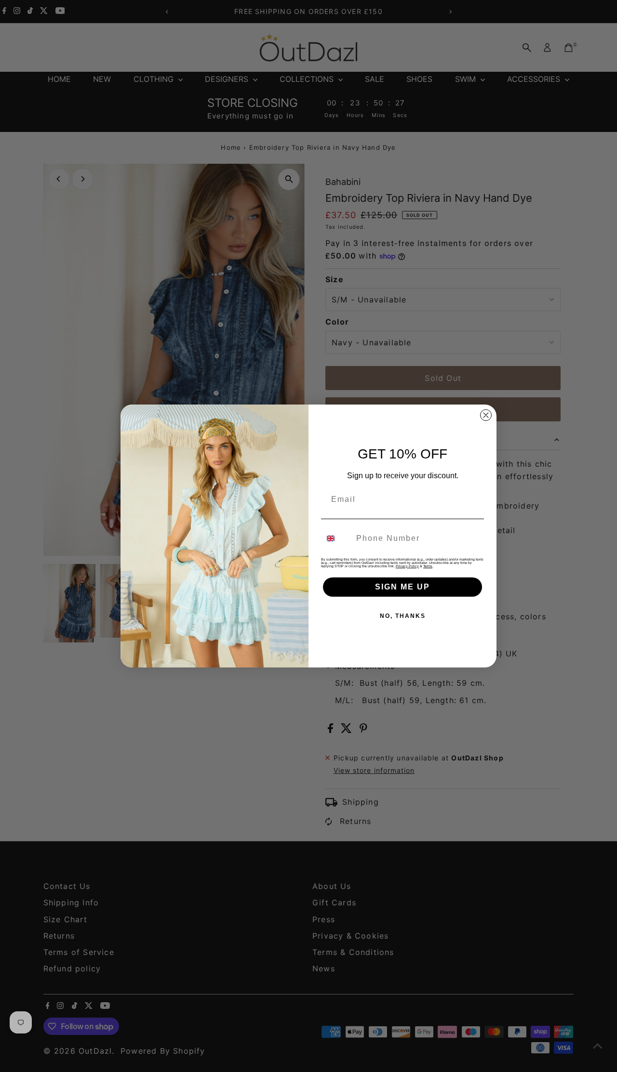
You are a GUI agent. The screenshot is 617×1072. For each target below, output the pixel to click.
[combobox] (336, 538)
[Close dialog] (486, 415)
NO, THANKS (403, 616)
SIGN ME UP (402, 587)
